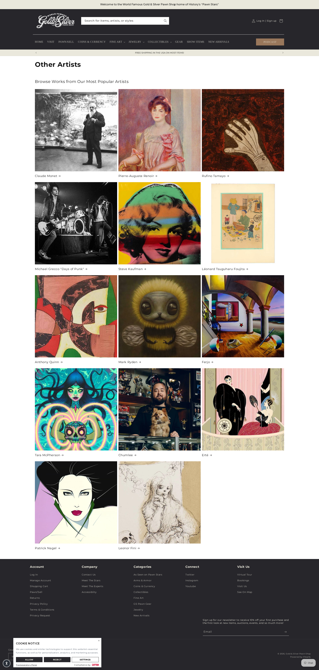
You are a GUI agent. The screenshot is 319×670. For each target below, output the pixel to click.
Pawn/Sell (36, 592)
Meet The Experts (92, 586)
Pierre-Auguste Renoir (136, 176)
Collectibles (141, 592)
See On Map (244, 592)
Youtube (190, 586)
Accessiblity (89, 592)
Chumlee (125, 455)
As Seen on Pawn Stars (148, 574)
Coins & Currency (144, 586)
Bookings (243, 580)
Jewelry (138, 609)
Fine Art (139, 597)
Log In (34, 574)
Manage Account (40, 580)
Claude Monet (46, 176)
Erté (205, 455)
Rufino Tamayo (214, 176)
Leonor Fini (127, 548)
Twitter (189, 574)
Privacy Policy (39, 603)
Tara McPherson (47, 455)
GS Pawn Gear (142, 603)
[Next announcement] (283, 53)
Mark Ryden (128, 362)
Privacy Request (40, 615)
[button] (117, 42)
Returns (35, 597)
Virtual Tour (244, 574)
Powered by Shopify (300, 657)
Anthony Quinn (47, 362)
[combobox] (125, 21)
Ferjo (206, 362)
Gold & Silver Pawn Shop (298, 654)
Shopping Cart (39, 586)
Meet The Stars (91, 580)
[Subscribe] (285, 632)
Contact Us (89, 574)
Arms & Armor (143, 580)
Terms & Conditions (42, 609)
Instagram (191, 580)
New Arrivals (141, 615)
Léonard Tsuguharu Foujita (223, 269)
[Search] (165, 20)
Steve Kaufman (130, 269)
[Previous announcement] (36, 53)
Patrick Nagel (46, 548)
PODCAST (270, 41)
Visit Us (242, 586)
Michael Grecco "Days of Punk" (59, 269)
